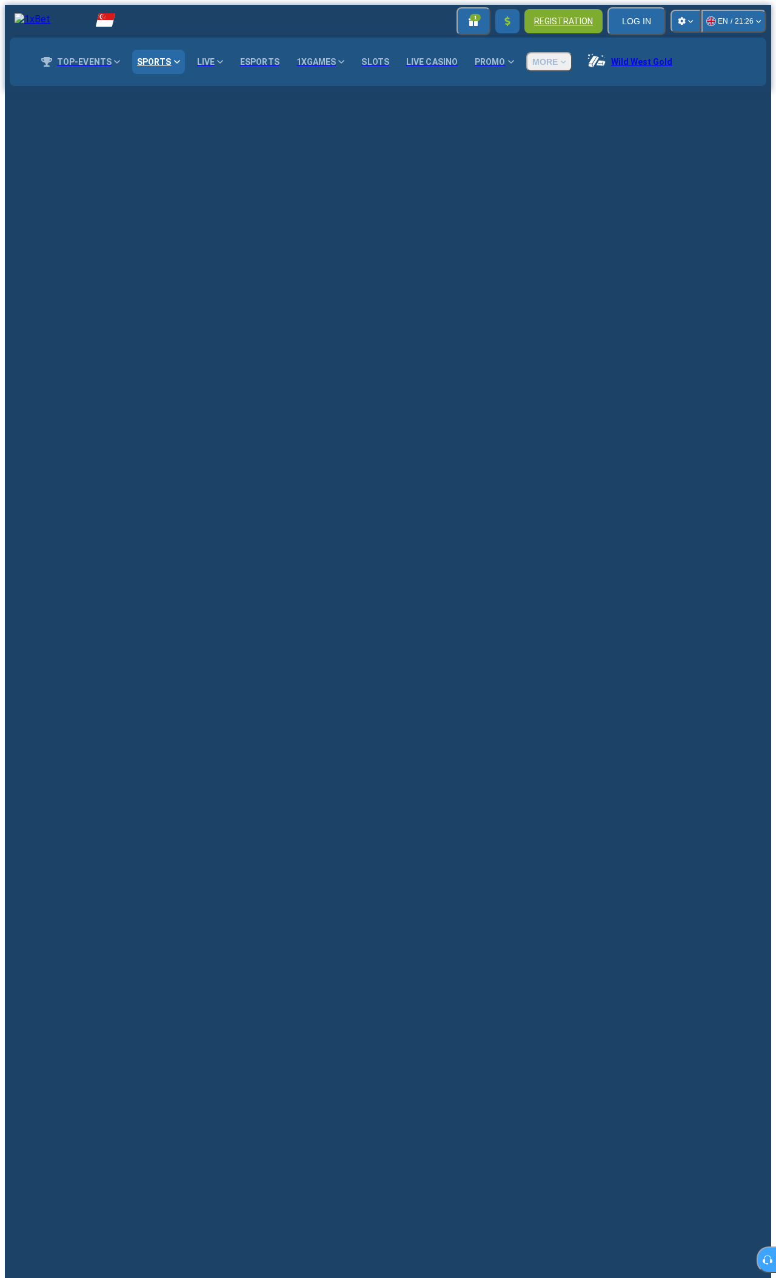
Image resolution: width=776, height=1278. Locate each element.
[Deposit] (507, 21)
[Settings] (686, 21)
